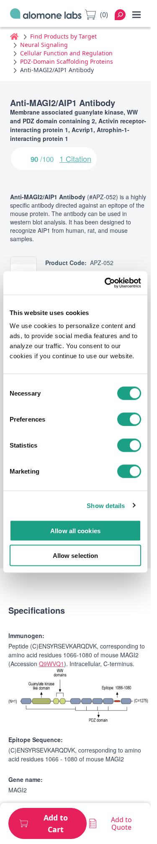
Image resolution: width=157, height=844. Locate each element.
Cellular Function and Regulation (66, 53)
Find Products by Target (63, 36)
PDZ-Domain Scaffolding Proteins (66, 61)
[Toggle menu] (136, 15)
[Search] (120, 14)
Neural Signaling (44, 45)
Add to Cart (56, 823)
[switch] (129, 419)
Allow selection (75, 555)
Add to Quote (121, 823)
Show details (106, 505)
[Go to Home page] (46, 14)
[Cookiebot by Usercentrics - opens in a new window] (106, 283)
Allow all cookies (75, 530)
